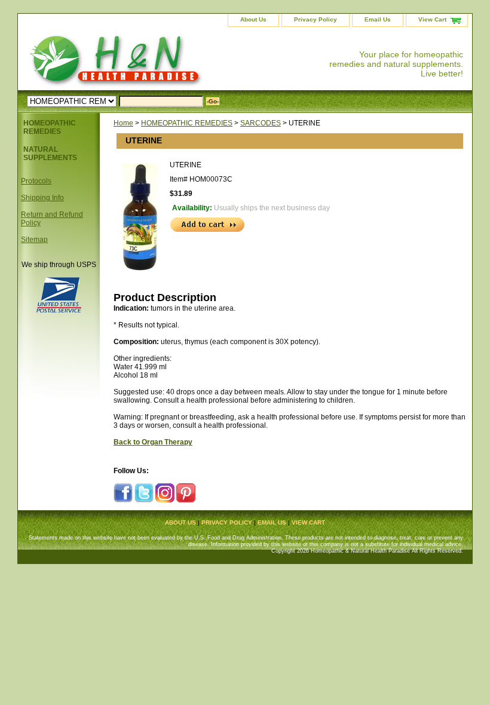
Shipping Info (42, 198)
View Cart (432, 19)
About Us (253, 19)
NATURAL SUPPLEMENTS (50, 153)
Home (123, 123)
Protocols (36, 181)
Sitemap (34, 239)
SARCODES (260, 123)
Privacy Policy (315, 19)
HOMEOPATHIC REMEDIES (186, 123)
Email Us (378, 19)
